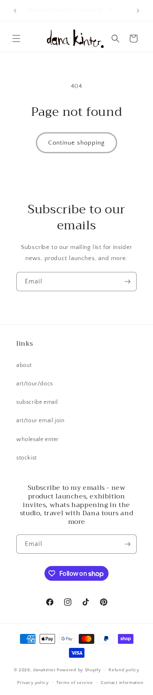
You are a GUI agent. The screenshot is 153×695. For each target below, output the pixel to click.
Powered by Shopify (79, 670)
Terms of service (74, 682)
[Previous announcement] (15, 11)
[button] (16, 38)
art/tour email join (40, 420)
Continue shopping (76, 142)
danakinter (44, 670)
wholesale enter (37, 439)
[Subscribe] (127, 281)
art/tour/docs (34, 383)
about (24, 365)
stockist (26, 458)
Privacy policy (33, 682)
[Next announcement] (138, 11)
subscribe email (37, 402)
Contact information (122, 682)
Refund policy (124, 670)
